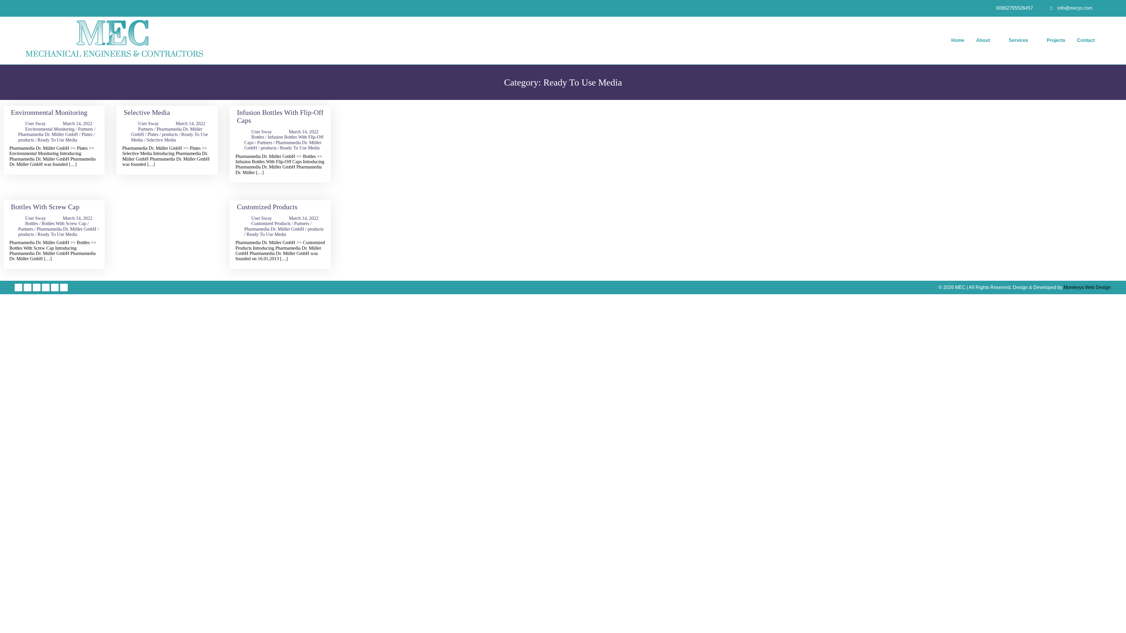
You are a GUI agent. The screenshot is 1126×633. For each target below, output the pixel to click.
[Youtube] (36, 287)
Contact (1086, 40)
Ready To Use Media (57, 139)
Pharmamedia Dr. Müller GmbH (48, 134)
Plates (87, 134)
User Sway (35, 123)
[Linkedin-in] (46, 287)
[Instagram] (55, 287)
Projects (1056, 40)
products (26, 139)
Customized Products (267, 207)
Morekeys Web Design (1087, 287)
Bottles (257, 137)
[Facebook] (18, 287)
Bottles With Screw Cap (45, 207)
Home (957, 40)
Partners (85, 129)
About (983, 40)
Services (1018, 40)
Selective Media (147, 112)
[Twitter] (27, 287)
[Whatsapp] (64, 287)
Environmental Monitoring (49, 112)
